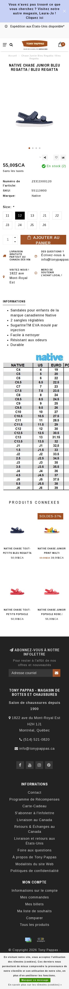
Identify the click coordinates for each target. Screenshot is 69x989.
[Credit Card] (28, 940)
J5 (32, 225)
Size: (8, 207)
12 (20, 215)
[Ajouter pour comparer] (63, 157)
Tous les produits (34, 925)
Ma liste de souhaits (34, 911)
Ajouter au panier (46, 239)
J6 (44, 225)
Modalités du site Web (35, 864)
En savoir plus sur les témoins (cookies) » (35, 984)
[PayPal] (41, 940)
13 (32, 215)
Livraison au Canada (34, 820)
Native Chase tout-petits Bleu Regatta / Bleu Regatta (17, 553)
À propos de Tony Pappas (34, 857)
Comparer (34, 918)
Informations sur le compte (35, 890)
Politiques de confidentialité (35, 871)
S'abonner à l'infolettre (34, 813)
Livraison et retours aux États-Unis (34, 841)
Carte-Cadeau (34, 806)
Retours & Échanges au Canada (34, 829)
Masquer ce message (34, 980)
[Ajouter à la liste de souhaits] (56, 157)
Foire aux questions (35, 850)
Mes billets (34, 904)
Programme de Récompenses (34, 799)
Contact (34, 792)
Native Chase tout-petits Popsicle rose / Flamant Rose (17, 614)
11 (7, 215)
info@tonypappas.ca (37, 748)
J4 (20, 225)
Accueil (12, 55)
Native (36, 195)
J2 (57, 215)
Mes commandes (34, 897)
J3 (7, 225)
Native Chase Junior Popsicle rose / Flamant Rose (52, 614)
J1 (45, 215)
